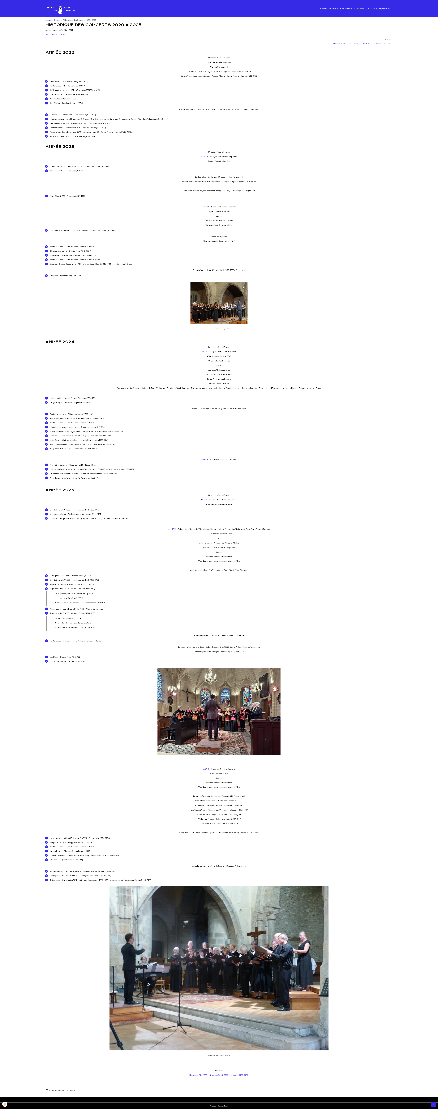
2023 (52, 34)
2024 (57, 34)
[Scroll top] (433, 1104)
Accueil (323, 9)
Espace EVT (385, 9)
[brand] (61, 8)
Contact (372, 9)
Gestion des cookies (219, 1106)
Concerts (359, 9)
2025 (62, 34)
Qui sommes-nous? (340, 9)
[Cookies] (4, 1104)
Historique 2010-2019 (383, 44)
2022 (48, 34)
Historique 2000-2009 (362, 44)
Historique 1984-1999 (342, 44)
